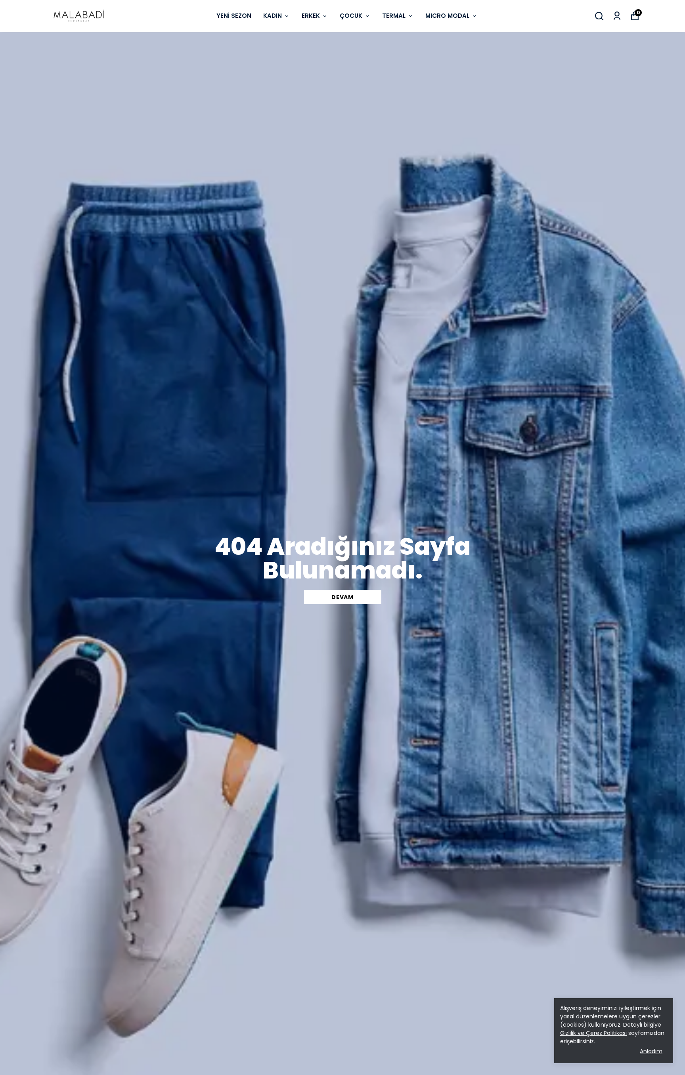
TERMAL (394, 15)
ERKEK (311, 15)
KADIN (272, 15)
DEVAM (342, 597)
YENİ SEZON (233, 15)
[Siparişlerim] (617, 16)
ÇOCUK (351, 15)
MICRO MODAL (447, 15)
